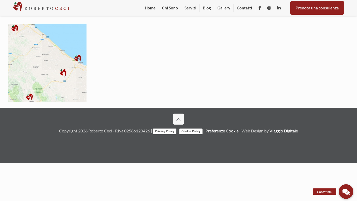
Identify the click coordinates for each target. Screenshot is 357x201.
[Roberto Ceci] (41, 8)
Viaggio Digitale (283, 130)
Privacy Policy (164, 131)
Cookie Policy (190, 131)
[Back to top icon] (178, 119)
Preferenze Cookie (222, 130)
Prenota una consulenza (317, 7)
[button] (346, 191)
